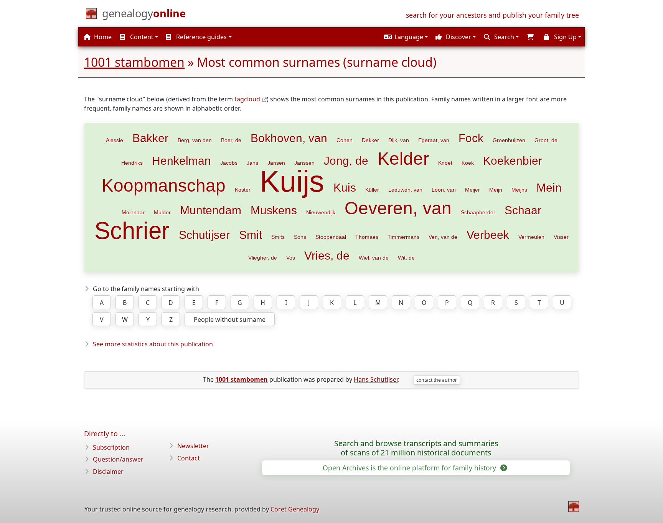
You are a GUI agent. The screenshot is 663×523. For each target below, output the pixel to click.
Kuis (344, 187)
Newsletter (193, 446)
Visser (561, 237)
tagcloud (247, 99)
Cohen (344, 140)
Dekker (370, 140)
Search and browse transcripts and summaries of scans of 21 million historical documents (416, 448)
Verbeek (488, 234)
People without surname (230, 319)
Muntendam (210, 210)
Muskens (274, 210)
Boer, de (231, 140)
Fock (470, 137)
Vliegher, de (262, 258)
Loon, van (444, 190)
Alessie (114, 140)
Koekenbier (512, 160)
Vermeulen (531, 237)
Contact (188, 458)
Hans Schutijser (376, 379)
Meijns (519, 190)
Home (102, 37)
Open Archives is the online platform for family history (410, 467)
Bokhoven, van (289, 137)
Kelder (403, 159)
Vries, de (327, 255)
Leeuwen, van (405, 190)
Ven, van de (443, 237)
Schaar (523, 210)
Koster (243, 190)
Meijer (472, 190)
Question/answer (118, 459)
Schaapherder (478, 212)
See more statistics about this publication (153, 344)
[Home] (573, 506)
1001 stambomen (134, 62)
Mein (549, 187)
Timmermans (403, 237)
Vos (290, 258)
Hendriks (132, 163)
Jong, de (346, 160)
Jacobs (228, 163)
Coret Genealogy (294, 509)
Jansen (276, 163)
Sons (300, 237)
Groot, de (545, 140)
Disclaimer (108, 471)
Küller (372, 190)
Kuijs (292, 181)
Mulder (162, 212)
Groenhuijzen (509, 140)
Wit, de (406, 258)
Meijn (495, 190)
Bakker (150, 137)
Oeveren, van (398, 208)
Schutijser (204, 234)
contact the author (436, 380)
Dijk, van (398, 140)
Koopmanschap (164, 185)
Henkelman (181, 160)
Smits (278, 237)
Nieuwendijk (320, 212)
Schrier (132, 230)
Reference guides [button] (201, 37)
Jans (252, 163)
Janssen (304, 163)
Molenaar (133, 212)
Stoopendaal (330, 237)
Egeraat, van (433, 140)
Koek (468, 163)
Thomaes (366, 237)
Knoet (445, 163)
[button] (405, 37)
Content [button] (141, 37)
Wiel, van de (374, 258)
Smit (250, 234)
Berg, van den (195, 140)
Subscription (111, 447)
